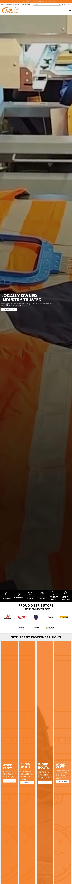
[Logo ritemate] (36, 617)
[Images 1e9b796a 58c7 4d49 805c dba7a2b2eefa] (22, 617)
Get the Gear (9, 781)
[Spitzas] (50, 628)
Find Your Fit (45, 782)
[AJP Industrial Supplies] (10, 10)
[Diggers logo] (36, 628)
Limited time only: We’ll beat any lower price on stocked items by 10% (36, 1)
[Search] (59, 4)
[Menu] (70, 10)
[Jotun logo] (64, 617)
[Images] (7, 617)
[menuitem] (64, 4)
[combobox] (45, 4)
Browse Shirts (27, 782)
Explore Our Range (9, 309)
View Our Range (62, 782)
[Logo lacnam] (50, 617)
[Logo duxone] (22, 628)
